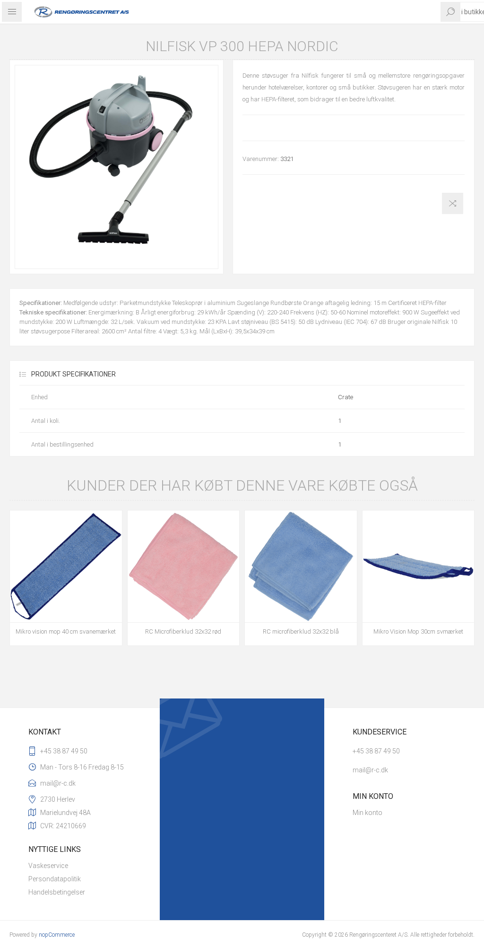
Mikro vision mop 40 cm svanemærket (66, 631)
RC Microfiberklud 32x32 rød (183, 631)
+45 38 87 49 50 (63, 751)
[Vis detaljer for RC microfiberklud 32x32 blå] (301, 566)
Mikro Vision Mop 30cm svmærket (418, 631)
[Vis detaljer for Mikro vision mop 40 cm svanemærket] (66, 566)
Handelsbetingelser (56, 892)
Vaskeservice (48, 865)
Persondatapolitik (54, 879)
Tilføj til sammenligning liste (452, 203)
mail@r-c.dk (58, 783)
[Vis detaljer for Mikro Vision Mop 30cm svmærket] (419, 566)
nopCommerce (57, 934)
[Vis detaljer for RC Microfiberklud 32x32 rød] (184, 566)
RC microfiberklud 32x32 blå (301, 631)
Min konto (367, 812)
